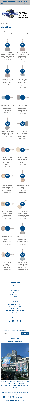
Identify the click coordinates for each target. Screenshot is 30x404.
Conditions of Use (15, 290)
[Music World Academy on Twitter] (9, 321)
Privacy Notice (15, 292)
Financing (15, 296)
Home (2, 23)
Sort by (3, 31)
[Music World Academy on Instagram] (17, 321)
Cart (27, 4)
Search (15, 286)
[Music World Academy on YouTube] (20, 321)
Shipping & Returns (15, 294)
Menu (4, 4)
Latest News (15, 338)
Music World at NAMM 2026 (15, 341)
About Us (15, 288)
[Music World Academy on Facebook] (13, 321)
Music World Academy (16, 392)
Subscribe (25, 333)
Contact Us (15, 312)
